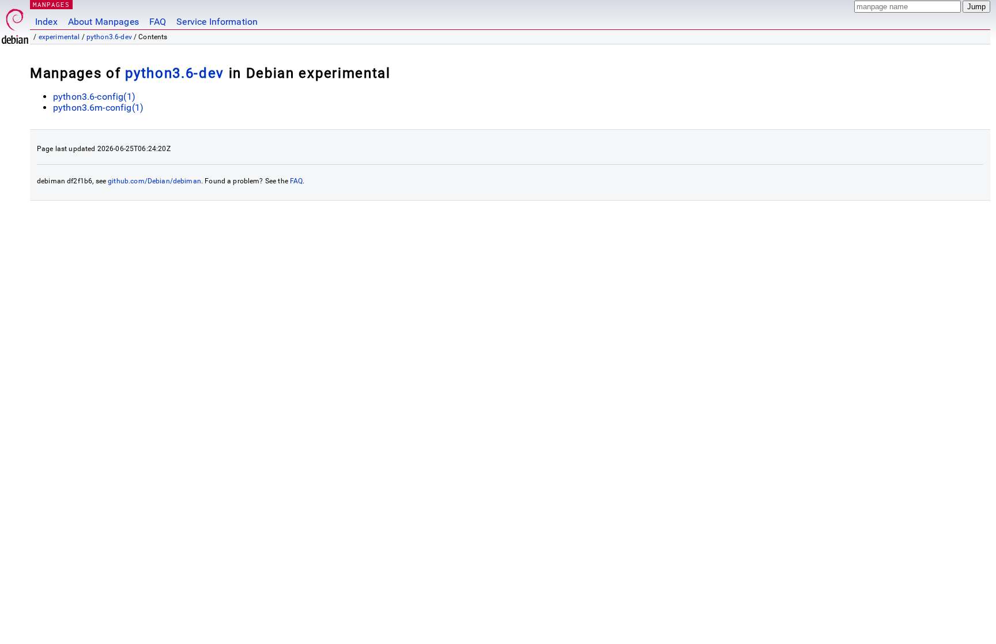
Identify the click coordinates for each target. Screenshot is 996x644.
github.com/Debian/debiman (154, 181)
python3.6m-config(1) (98, 107)
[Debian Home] (15, 23)
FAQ (157, 21)
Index (46, 21)
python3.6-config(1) (94, 96)
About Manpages (103, 21)
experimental (59, 37)
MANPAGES (51, 4)
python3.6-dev (109, 37)
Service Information (217, 21)
